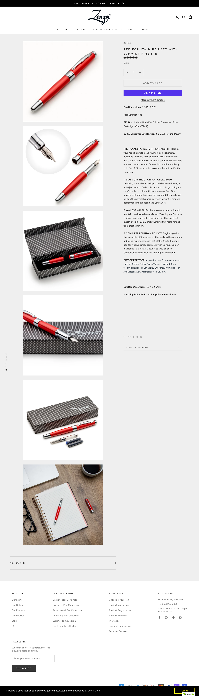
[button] (131, 57)
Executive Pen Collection (66, 605)
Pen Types (80, 30)
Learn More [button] (94, 690)
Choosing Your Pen (119, 599)
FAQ (14, 626)
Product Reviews (118, 615)
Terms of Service (118, 631)
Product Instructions (119, 605)
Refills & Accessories (107, 30)
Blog (144, 30)
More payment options (153, 100)
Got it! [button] (185, 691)
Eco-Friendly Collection (65, 626)
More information (137, 348)
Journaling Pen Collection (66, 615)
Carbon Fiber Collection (65, 599)
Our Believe (18, 605)
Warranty (114, 620)
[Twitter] (137, 337)
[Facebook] (133, 337)
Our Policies (18, 615)
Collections (59, 30)
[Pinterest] (141, 337)
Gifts (131, 30)
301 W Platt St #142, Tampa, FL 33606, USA (172, 610)
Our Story (17, 599)
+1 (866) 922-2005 (167, 603)
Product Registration (120, 610)
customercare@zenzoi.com (171, 599)
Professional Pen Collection (67, 610)
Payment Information (120, 626)
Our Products (18, 610)
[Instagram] (166, 617)
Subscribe (24, 668)
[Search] (183, 17)
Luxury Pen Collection (64, 620)
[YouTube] (180, 617)
